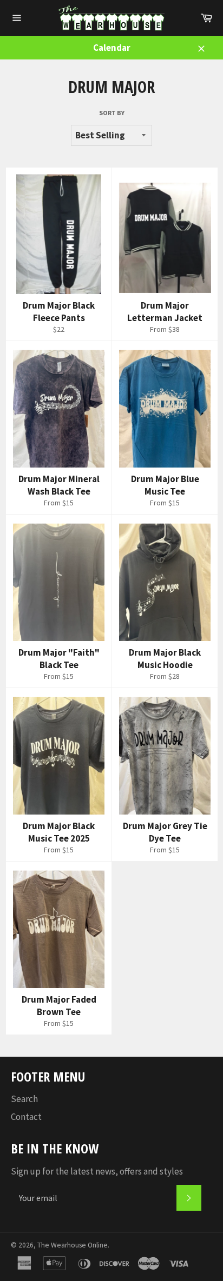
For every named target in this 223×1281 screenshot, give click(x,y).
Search (24, 1099)
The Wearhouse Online (72, 1245)
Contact (26, 1117)
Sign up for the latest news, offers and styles (97, 1171)
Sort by (111, 113)
